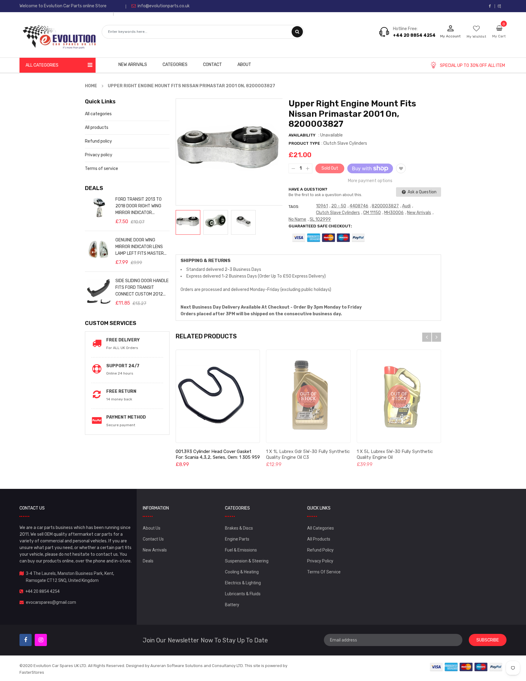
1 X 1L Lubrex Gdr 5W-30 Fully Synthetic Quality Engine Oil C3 (308, 454)
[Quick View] (218, 396)
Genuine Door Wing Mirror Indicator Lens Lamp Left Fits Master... (141, 246)
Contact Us (153, 539)
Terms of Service (324, 571)
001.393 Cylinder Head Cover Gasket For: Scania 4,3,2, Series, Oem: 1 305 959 (218, 454)
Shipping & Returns (205, 260)
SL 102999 (320, 219)
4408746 (358, 206)
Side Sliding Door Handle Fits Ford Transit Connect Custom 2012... (142, 287)
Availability (302, 135)
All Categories (320, 528)
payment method (126, 417)
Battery (232, 604)
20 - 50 (338, 206)
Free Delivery (123, 340)
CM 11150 (372, 212)
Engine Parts (237, 539)
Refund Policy (320, 550)
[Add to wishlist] (401, 168)
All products (96, 127)
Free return (121, 391)
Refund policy (98, 141)
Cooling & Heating (242, 571)
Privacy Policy (320, 560)
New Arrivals (419, 212)
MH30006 (394, 212)
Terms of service (101, 168)
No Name (297, 219)
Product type (304, 143)
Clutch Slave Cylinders (338, 212)
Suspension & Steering (246, 560)
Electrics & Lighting (243, 582)
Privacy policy (98, 154)
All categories (98, 113)
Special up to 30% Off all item (472, 65)
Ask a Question (422, 192)
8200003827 (385, 206)
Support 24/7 (122, 365)
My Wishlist (476, 36)
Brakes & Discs (239, 528)
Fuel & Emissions (241, 550)
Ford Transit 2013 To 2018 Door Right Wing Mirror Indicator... (138, 206)
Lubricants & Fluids (243, 593)
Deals (148, 560)
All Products (318, 539)
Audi (406, 206)
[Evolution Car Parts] (466, 667)
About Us (151, 528)
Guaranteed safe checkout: (320, 226)
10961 (322, 206)
